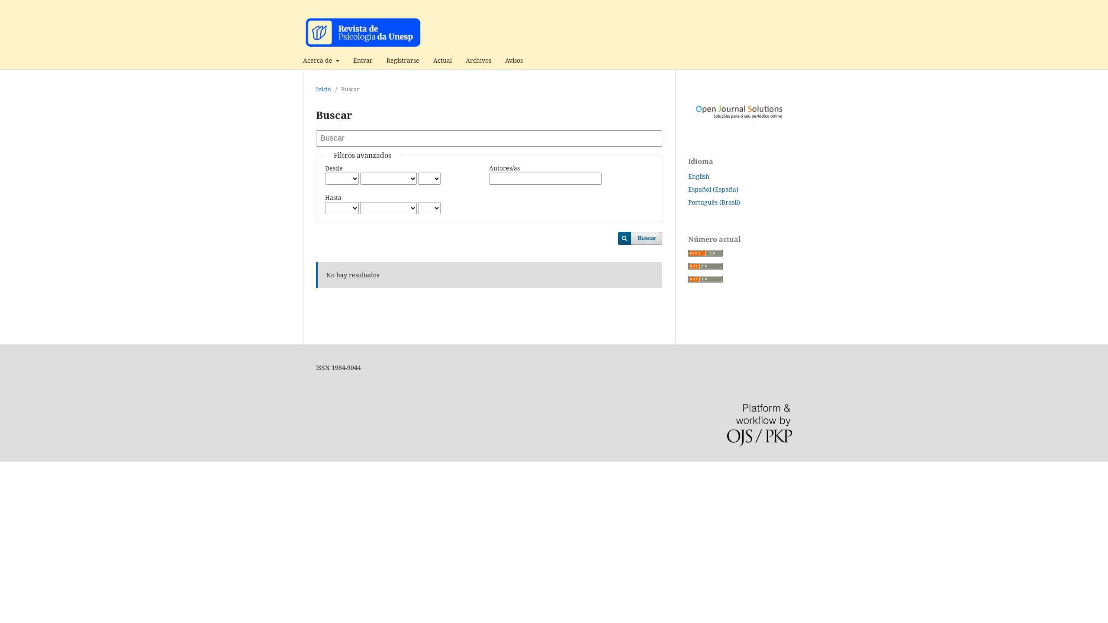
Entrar (363, 60)
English (698, 176)
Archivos (478, 60)
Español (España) (713, 189)
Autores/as (504, 168)
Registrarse (403, 60)
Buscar (647, 238)
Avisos (514, 60)
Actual (442, 60)
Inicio (323, 89)
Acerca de (318, 60)
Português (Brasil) (714, 202)
